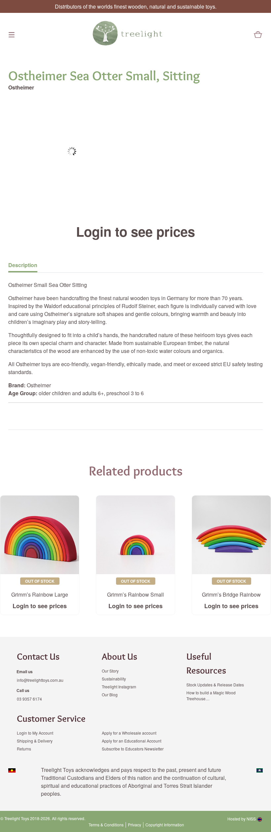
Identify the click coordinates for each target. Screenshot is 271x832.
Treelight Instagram (119, 686)
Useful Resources (206, 663)
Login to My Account (35, 733)
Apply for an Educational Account (131, 741)
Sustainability (114, 678)
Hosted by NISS (241, 818)
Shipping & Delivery (35, 741)
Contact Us (38, 656)
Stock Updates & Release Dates (215, 684)
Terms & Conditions (106, 824)
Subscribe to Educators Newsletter (133, 748)
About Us (119, 656)
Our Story (110, 671)
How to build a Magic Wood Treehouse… (211, 695)
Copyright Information (164, 824)
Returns (24, 748)
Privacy (134, 824)
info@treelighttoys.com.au (40, 680)
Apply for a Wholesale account (129, 733)
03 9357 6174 (29, 699)
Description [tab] (22, 265)
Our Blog (110, 694)
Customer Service (51, 718)
